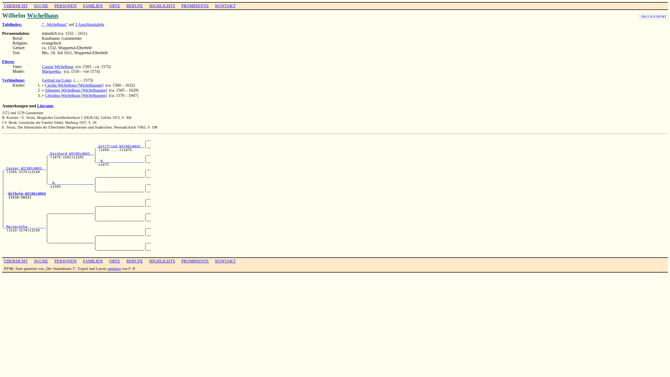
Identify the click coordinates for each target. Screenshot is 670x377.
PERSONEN (65, 6)
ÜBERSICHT (16, 6)
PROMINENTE (195, 6)
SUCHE (41, 6)
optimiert (114, 269)
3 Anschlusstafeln (89, 24)
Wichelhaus (42, 15)
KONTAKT (225, 6)
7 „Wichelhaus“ (55, 24)
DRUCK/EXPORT (654, 17)
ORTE (114, 6)
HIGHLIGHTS (162, 6)
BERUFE (134, 6)
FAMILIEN (93, 6)
